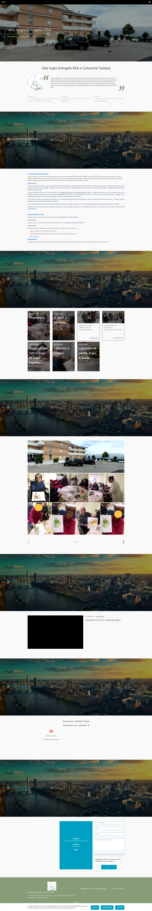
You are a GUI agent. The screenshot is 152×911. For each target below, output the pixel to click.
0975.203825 (30, 898)
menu (4, 2)
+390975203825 (65, 101)
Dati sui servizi (32, 226)
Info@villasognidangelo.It (43, 898)
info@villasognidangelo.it (76, 852)
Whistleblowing (32, 239)
